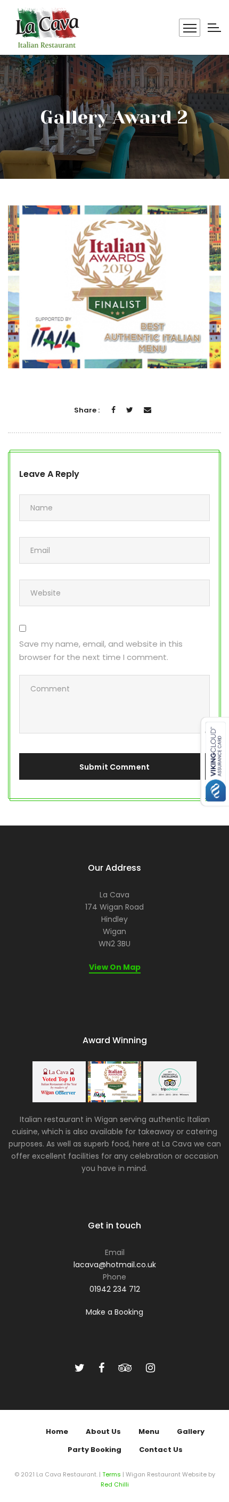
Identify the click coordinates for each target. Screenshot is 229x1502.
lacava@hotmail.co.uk (114, 1264)
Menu (148, 1431)
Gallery (191, 1431)
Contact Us (161, 1450)
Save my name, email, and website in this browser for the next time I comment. (101, 650)
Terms (111, 1474)
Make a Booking (114, 1312)
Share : (87, 410)
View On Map (115, 967)
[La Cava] (46, 27)
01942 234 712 (114, 1289)
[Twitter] (129, 410)
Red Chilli (115, 1484)
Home (57, 1431)
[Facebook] (113, 410)
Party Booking (94, 1450)
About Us (103, 1431)
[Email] (147, 410)
